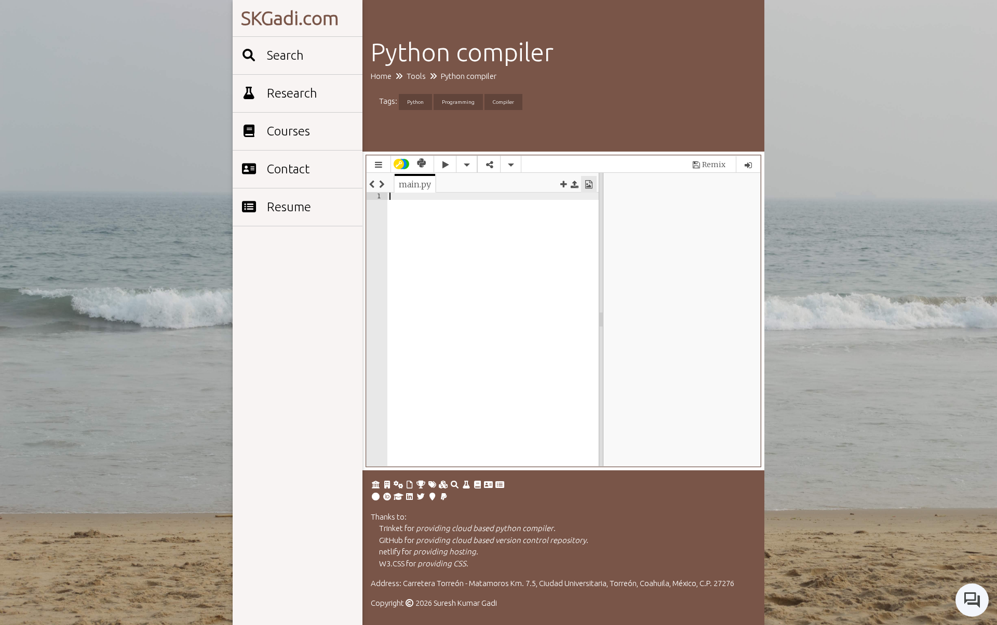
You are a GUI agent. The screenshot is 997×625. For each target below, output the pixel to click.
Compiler (503, 102)
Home (381, 76)
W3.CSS (392, 563)
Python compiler (468, 76)
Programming (458, 102)
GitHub (391, 540)
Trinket (391, 528)
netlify (389, 551)
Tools (416, 76)
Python (415, 102)
